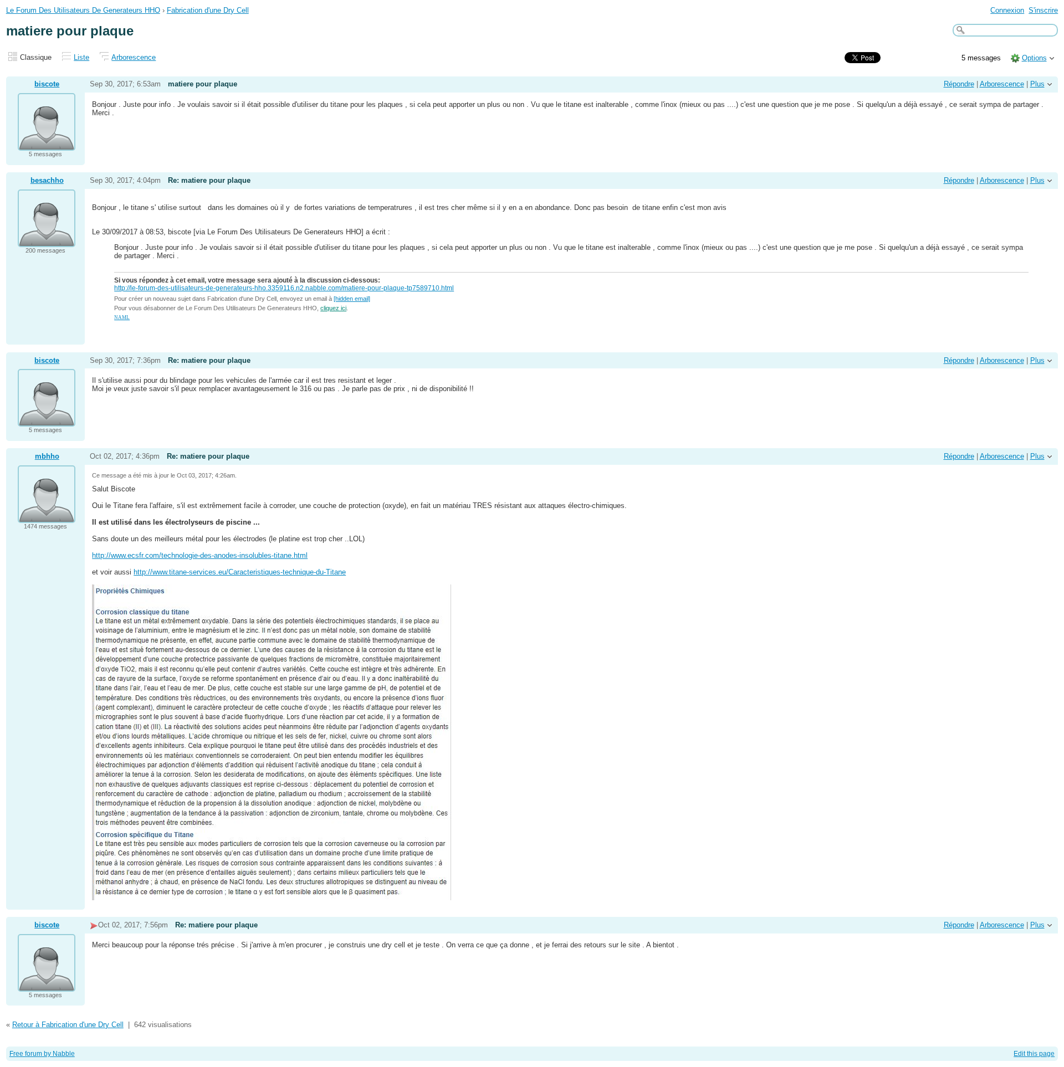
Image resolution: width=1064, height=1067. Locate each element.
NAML (122, 317)
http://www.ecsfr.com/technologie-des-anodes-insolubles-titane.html (200, 555)
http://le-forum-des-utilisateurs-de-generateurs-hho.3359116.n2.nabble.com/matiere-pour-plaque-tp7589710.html (284, 288)
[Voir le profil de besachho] (46, 240)
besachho (47, 180)
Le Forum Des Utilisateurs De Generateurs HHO (83, 10)
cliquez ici (333, 308)
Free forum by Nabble (42, 1054)
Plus (1037, 84)
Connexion (1007, 10)
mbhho (47, 456)
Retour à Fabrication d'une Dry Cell (68, 1024)
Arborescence (133, 57)
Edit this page (1034, 1054)
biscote (46, 84)
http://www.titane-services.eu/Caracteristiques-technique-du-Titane (240, 572)
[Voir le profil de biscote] (46, 144)
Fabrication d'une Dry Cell (208, 10)
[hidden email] (352, 298)
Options (1034, 58)
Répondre (959, 84)
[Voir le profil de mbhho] (46, 516)
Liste (81, 57)
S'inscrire (1043, 10)
